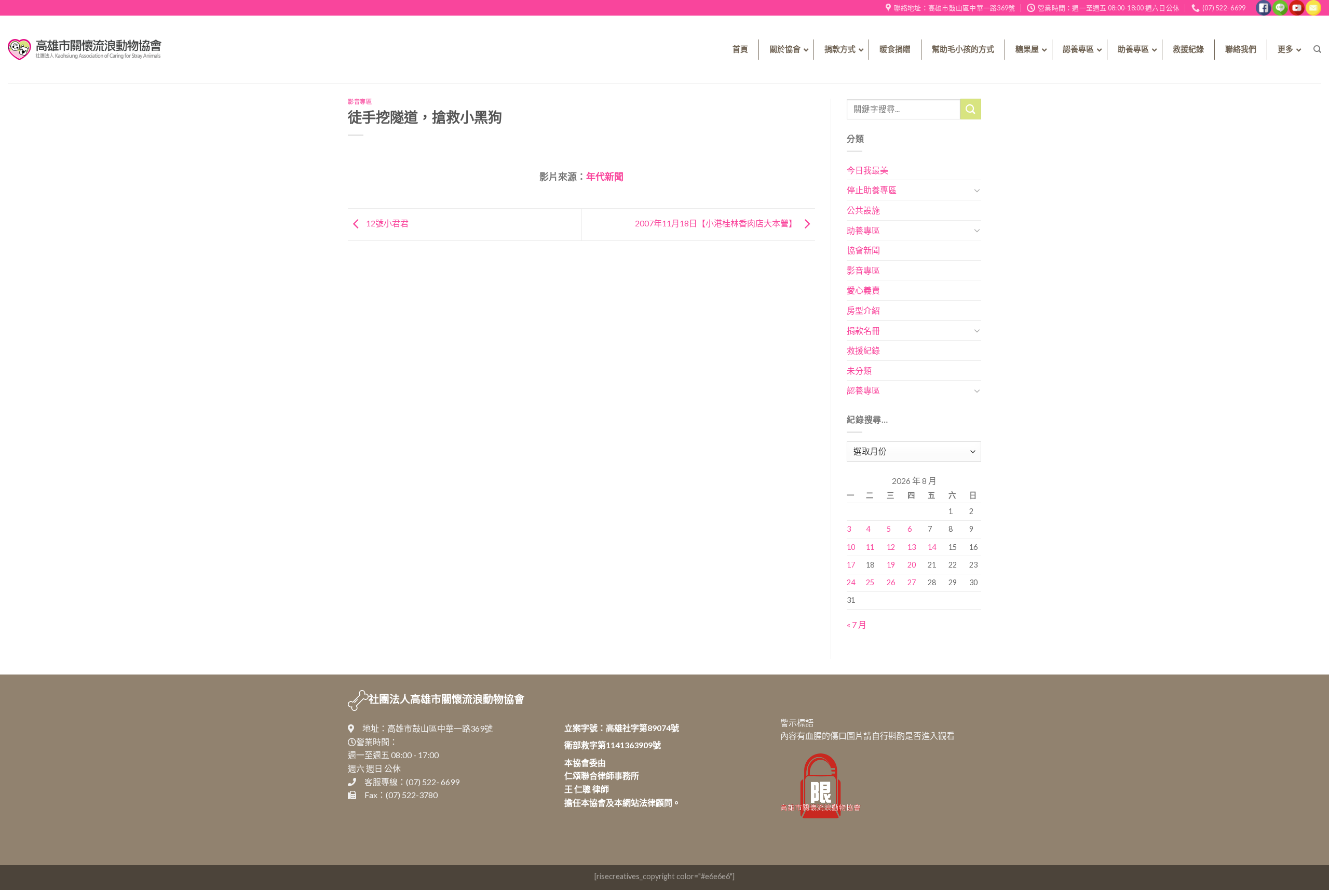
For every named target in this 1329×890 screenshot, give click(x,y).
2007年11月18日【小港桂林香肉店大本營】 (716, 223)
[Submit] (970, 109)
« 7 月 (856, 624)
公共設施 (863, 210)
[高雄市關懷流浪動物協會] (84, 49)
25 (870, 582)
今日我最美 (867, 170)
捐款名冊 (863, 330)
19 (891, 564)
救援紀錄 (863, 350)
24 (851, 582)
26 (891, 582)
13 (911, 547)
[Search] (1317, 49)
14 (932, 547)
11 (870, 547)
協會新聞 (863, 250)
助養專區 (863, 230)
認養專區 (863, 390)
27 (911, 582)
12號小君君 (386, 223)
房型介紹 (863, 310)
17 (851, 564)
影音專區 (360, 101)
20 (911, 564)
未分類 (859, 370)
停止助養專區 (872, 190)
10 (851, 547)
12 (891, 547)
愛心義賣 (863, 290)
